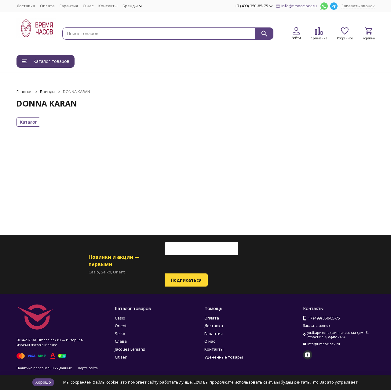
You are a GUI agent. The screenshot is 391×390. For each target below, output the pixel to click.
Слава (121, 341)
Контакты (108, 6)
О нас (88, 6)
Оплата (47, 6)
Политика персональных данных (44, 368)
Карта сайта (88, 368)
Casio (120, 318)
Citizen (121, 357)
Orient (120, 325)
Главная (24, 91)
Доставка (25, 6)
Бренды (47, 91)
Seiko (120, 333)
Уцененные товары (223, 357)
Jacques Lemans (130, 349)
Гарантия (69, 6)
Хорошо (43, 382)
